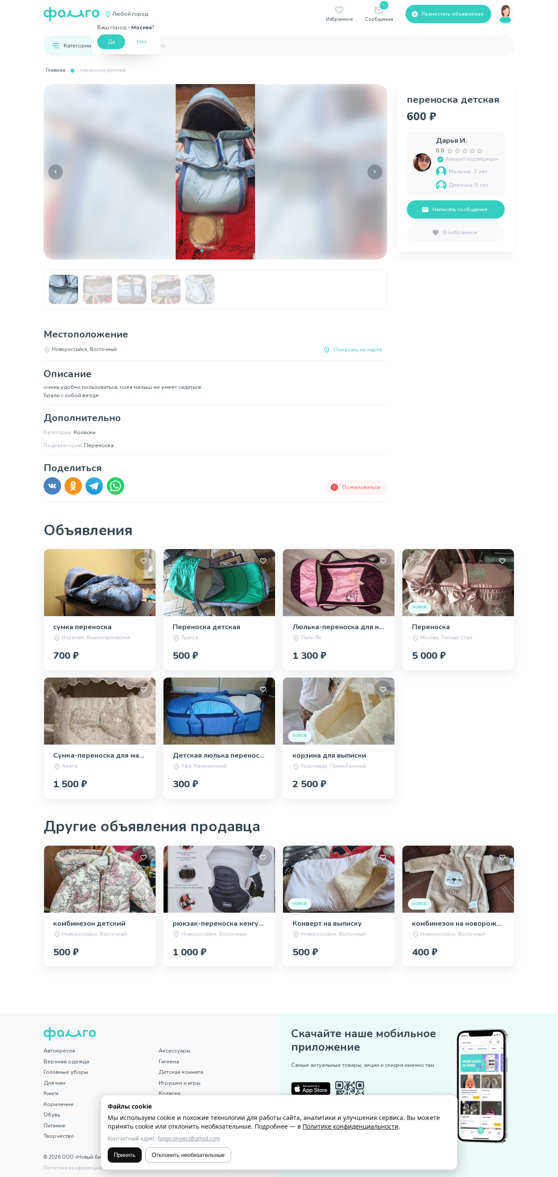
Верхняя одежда (66, 1061)
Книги (51, 1093)
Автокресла (59, 1050)
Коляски (169, 1093)
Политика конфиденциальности (83, 1168)
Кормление (59, 1104)
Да (111, 41)
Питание (54, 1125)
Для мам (54, 1082)
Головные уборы (66, 1072)
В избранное (460, 232)
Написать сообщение (460, 209)
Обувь (52, 1114)
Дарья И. (451, 140)
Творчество (59, 1136)
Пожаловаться (361, 487)
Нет (141, 41)
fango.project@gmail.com (189, 1138)
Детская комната (181, 1072)
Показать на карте (358, 349)
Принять (125, 1155)
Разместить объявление (453, 13)
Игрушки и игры (180, 1082)
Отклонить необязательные (188, 1155)
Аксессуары (175, 1050)
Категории (77, 45)
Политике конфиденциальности (350, 1126)
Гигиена (169, 1061)
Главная (55, 70)
